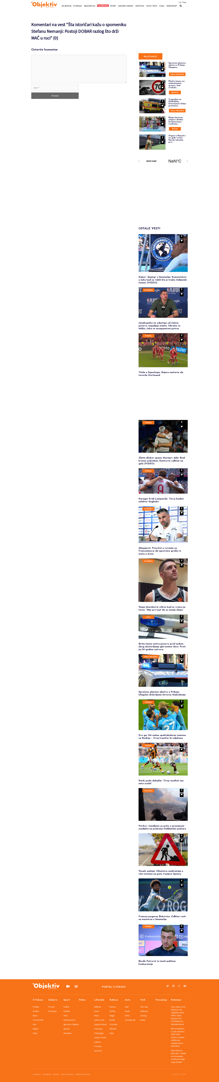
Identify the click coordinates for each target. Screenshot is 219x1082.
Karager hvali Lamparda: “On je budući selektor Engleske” (161, 500)
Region (174, 93)
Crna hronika (177, 74)
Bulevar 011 (89, 5)
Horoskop (172, 5)
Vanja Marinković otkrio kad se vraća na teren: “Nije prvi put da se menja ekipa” (162, 608)
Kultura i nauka (125, 5)
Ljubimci (97, 1042)
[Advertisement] (161, 191)
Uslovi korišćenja (66, 1074)
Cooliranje (52, 1011)
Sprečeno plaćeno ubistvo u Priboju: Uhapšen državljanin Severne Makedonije (162, 693)
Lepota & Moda (100, 1024)
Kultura (114, 1000)
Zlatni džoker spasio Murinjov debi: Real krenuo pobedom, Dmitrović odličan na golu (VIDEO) (162, 461)
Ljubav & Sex (99, 1020)
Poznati (51, 1007)
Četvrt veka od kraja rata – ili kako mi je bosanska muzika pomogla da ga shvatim (178, 1056)
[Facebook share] (182, 237)
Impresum (37, 1074)
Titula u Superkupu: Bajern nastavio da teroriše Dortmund (161, 373)
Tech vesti (144, 1007)
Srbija (35, 1033)
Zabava (52, 1000)
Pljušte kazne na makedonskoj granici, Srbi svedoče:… (176, 84)
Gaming (143, 1015)
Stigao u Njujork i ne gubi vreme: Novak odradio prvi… (177, 139)
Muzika (112, 1020)
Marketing (47, 1074)
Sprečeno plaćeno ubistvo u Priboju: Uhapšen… (177, 65)
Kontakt (55, 1074)
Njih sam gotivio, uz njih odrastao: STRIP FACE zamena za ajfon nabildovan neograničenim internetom (178, 1037)
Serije (112, 1033)
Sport (113, 5)
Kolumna (176, 1000)
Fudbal (148, 336)
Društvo (36, 1011)
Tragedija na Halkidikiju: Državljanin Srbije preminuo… (177, 102)
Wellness (97, 1007)
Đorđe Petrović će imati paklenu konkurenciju (157, 962)
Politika (148, 791)
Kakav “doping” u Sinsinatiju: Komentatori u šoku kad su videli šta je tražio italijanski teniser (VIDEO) (163, 280)
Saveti (127, 1011)
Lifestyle (139, 5)
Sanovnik (98, 1051)
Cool (161, 5)
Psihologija (98, 1033)
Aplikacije (144, 1011)
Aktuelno (113, 1028)
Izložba (112, 1011)
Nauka (142, 1020)
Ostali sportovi (69, 1020)
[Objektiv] (44, 5)
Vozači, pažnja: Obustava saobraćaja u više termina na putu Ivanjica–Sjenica (161, 872)
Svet (148, 617)
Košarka (148, 290)
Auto (127, 1000)
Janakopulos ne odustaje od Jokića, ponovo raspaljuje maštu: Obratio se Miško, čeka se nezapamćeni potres (159, 326)
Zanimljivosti (130, 1020)
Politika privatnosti (82, 1074)
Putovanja (98, 1028)
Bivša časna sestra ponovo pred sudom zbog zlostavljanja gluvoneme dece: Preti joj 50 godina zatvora (162, 647)
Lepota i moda (100, 1037)
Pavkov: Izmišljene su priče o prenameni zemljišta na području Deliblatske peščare (162, 827)
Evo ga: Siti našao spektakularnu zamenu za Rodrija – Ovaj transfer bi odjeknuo (162, 736)
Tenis (65, 1015)
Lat (180, 2)
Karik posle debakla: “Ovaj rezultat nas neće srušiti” (161, 782)
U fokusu (77, 5)
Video (82, 1000)
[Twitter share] (182, 241)
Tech (142, 1000)
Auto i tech (151, 5)
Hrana (96, 1011)
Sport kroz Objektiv (71, 1024)
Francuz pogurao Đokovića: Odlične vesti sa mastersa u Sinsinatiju (162, 918)
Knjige (112, 1015)
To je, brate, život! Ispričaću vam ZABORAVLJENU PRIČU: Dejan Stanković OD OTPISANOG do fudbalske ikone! (178, 1016)
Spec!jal (66, 1028)
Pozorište (113, 1024)
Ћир (184, 2)
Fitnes (96, 1015)
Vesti (127, 1007)
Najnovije (67, 5)
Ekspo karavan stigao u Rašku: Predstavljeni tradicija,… (175, 121)
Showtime (67, 1033)
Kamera (113, 1007)
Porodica (98, 1046)
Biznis (175, 129)
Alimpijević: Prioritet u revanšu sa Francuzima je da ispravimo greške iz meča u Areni (160, 551)
